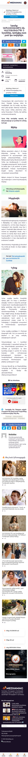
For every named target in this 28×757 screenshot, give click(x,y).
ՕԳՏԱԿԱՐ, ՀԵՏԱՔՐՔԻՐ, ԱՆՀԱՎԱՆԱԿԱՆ (10, 66)
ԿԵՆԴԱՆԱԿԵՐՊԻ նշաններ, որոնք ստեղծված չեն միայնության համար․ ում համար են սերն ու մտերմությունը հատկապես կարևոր (13, 480)
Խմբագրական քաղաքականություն (11, 735)
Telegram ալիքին (14, 191)
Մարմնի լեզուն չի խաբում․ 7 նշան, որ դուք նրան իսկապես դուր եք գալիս (13, 508)
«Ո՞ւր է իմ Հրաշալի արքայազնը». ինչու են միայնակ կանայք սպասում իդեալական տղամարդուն (13, 562)
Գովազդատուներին (6, 731)
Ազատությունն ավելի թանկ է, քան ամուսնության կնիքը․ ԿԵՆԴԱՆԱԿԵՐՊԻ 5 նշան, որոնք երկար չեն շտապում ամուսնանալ (12, 590)
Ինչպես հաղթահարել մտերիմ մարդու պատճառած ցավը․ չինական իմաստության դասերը (13, 619)
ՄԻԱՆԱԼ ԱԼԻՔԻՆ (14, 16)
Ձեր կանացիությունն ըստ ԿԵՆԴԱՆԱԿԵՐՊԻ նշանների (15, 258)
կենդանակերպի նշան (10, 418)
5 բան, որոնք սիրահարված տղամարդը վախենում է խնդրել (19, 705)
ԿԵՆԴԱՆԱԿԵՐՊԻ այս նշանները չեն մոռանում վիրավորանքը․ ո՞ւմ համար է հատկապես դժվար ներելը (14, 534)
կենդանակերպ (18, 416)
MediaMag (12, 434)
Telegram (18, 409)
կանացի (9, 416)
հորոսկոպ (21, 418)
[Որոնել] (24, 725)
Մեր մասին (4, 733)
